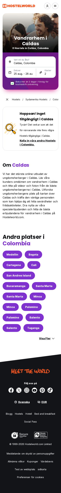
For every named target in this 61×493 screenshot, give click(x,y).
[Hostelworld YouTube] (34, 390)
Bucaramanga (16, 286)
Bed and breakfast (44, 413)
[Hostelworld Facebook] (11, 390)
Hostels (19, 413)
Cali (33, 265)
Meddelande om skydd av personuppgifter (30, 453)
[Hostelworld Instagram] (26, 390)
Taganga (33, 328)
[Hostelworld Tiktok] (50, 390)
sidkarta (42, 469)
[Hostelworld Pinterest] (42, 390)
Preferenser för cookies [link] (30, 477)
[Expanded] (7, 99)
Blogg (9, 413)
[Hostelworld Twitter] (18, 390)
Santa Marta (44, 286)
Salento (34, 317)
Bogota (33, 254)
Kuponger (32, 461)
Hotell (29, 413)
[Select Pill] (47, 6)
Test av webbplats (25, 469)
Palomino (31, 307)
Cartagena (14, 265)
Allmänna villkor (16, 461)
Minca (38, 296)
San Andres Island (19, 275)
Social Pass (30, 421)
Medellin (12, 254)
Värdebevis (47, 461)
